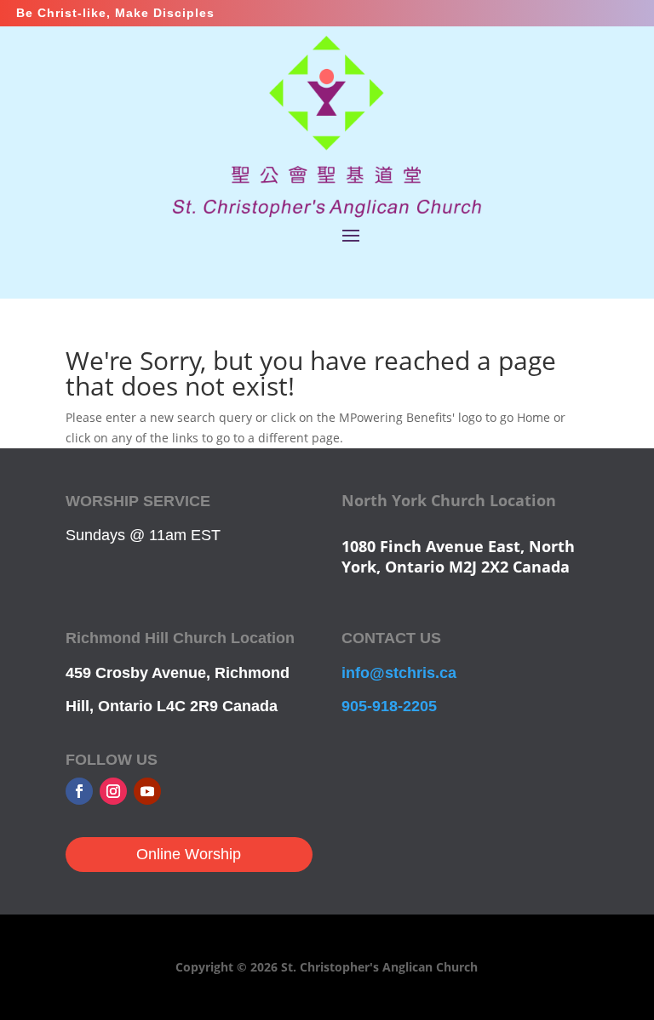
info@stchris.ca (398, 672)
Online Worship (188, 854)
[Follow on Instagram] (113, 791)
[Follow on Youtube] (147, 791)
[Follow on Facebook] (79, 791)
